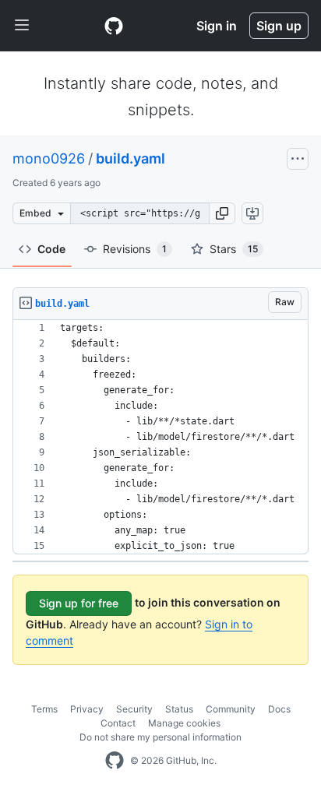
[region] (160, 437)
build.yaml (130, 158)
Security (134, 709)
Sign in (216, 25)
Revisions (135, 248)
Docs (279, 709)
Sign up (279, 25)
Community (231, 709)
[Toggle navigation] (21, 26)
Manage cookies (184, 723)
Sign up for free (78, 603)
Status (179, 709)
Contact (118, 723)
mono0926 (48, 158)
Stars (234, 248)
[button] (222, 213)
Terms (44, 709)
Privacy (87, 709)
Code (51, 248)
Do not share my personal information (160, 737)
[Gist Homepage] (113, 25)
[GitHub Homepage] (114, 761)
